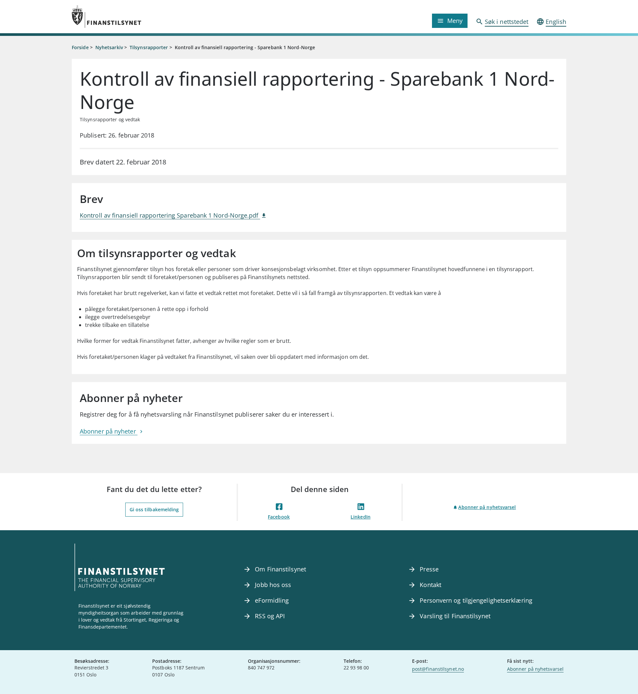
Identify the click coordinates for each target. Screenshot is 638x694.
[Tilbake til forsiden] (133, 16)
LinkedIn (361, 517)
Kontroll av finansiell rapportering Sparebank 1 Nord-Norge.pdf (170, 215)
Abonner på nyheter (109, 431)
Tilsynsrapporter (149, 47)
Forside (80, 47)
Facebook (279, 517)
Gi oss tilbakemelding (154, 509)
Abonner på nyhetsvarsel (487, 507)
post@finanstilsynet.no (438, 669)
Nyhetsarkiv (109, 47)
